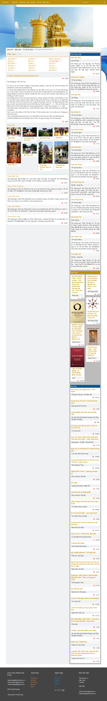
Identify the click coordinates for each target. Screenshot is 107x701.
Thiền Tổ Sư (76, 342)
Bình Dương (75, 60)
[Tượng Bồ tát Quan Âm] (61, 152)
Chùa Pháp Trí (75, 112)
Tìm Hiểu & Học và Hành (79, 507)
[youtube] (56, 690)
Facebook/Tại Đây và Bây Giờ (80, 486)
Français (57, 682)
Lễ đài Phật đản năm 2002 (29, 139)
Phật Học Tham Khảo (78, 645)
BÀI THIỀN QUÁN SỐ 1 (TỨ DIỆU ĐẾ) (83, 553)
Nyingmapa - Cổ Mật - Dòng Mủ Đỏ (82, 442)
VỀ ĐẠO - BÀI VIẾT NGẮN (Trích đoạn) (83, 630)
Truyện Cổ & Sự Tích (77, 658)
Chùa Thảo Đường (77, 200)
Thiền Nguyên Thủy (77, 465)
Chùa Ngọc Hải (76, 254)
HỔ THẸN (74, 483)
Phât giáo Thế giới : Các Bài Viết (81, 394)
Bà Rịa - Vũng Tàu (77, 185)
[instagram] (63, 690)
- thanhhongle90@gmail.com (16, 684)
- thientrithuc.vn (83, 678)
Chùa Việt (22, 2)
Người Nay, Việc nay (77, 613)
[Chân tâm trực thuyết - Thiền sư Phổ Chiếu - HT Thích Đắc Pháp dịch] (93, 336)
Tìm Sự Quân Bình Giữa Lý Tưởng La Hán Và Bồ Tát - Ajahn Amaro (85, 461)
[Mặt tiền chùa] (30, 148)
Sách (27, 2)
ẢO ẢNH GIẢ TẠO (77, 589)
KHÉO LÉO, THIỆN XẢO (79, 642)
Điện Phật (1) (12, 165)
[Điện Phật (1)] (14, 152)
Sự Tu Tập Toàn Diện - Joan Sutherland (84, 513)
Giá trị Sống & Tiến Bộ (78, 476)
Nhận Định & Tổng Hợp (78, 592)
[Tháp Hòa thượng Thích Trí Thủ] (45, 152)
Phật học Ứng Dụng (77, 556)
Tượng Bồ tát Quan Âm (60, 166)
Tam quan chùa (45, 138)
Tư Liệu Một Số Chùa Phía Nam (81, 537)
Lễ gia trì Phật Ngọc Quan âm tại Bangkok (85, 598)
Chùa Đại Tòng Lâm (77, 182)
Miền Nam (18, 49)
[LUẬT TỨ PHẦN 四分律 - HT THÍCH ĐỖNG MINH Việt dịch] (77, 357)
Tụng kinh (59, 137)
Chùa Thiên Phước (77, 130)
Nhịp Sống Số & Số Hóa (78, 406)
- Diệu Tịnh (81, 680)
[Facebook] (58, 690)
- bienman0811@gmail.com (15, 682)
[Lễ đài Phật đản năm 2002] (30, 132)
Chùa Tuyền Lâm (76, 237)
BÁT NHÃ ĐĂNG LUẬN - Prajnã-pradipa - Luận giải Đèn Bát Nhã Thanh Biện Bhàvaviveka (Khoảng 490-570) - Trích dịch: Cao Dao (77, 284)
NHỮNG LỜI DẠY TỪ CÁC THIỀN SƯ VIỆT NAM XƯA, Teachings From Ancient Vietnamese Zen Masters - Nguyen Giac (77, 332)
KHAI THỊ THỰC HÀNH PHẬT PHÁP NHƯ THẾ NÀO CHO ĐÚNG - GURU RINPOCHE (84, 438)
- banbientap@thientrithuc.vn (16, 680)
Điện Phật (11, 138)
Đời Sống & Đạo (93, 291)
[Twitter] (61, 690)
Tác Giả (39, 2)
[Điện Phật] (14, 132)
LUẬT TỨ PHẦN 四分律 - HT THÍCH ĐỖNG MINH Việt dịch (77, 372)
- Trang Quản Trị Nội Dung (15, 694)
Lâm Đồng (74, 98)
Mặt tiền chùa (28, 155)
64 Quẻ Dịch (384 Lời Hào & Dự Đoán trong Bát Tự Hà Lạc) (93, 314)
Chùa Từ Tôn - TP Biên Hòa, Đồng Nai (83, 534)
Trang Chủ (14, 2)
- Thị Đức (81, 682)
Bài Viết (33, 2)
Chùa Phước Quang (77, 77)
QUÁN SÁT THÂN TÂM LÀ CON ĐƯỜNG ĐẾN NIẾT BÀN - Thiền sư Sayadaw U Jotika (84, 577)
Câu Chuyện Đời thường (78, 546)
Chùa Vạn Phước (76, 165)
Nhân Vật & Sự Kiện (77, 527)
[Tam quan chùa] (45, 132)
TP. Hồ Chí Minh (28, 49)
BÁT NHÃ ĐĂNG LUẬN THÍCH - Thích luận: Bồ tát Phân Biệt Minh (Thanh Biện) (85, 620)
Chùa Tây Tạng (76, 58)
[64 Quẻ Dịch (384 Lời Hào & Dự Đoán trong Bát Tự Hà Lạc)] (93, 303)
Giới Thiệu (46, 2)
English (57, 680)
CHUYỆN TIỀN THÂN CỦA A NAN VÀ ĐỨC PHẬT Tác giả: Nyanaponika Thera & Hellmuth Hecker (85, 653)
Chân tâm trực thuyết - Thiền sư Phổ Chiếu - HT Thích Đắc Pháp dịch (92, 351)
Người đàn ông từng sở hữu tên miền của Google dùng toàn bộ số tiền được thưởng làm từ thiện (85, 564)
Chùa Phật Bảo (76, 147)
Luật (73, 378)
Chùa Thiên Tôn (76, 217)
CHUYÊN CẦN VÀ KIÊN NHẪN (81, 492)
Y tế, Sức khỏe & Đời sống (79, 453)
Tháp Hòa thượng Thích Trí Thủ (45, 167)
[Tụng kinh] (61, 131)
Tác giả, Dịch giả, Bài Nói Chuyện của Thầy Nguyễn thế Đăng (85, 418)
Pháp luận (75, 295)
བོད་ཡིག (57, 684)
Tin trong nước (76, 431)
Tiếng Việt (5, 2)
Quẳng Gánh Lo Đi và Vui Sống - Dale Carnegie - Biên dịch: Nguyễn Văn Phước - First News (92, 282)
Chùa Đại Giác (76, 95)
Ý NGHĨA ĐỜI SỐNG (77, 543)
